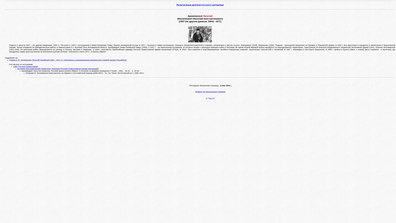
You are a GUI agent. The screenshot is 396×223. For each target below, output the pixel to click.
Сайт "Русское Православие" (25, 67)
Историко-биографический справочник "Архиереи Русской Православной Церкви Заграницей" (58, 69)
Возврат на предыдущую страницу (210, 92)
